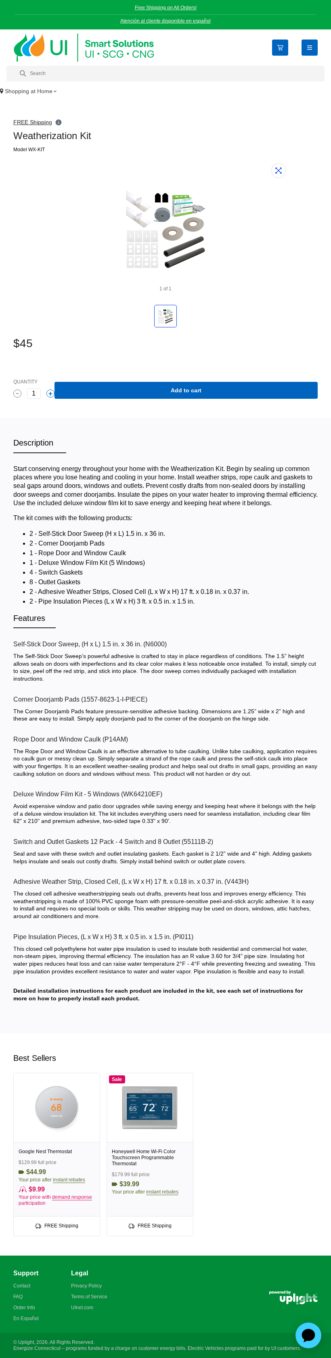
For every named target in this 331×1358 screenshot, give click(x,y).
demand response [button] (72, 1197)
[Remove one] (17, 393)
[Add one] (50, 393)
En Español (26, 1318)
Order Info (24, 1307)
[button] (165, 92)
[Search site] (165, 73)
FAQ (18, 1297)
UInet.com (82, 1307)
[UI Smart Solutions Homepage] (84, 47)
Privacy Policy (86, 1286)
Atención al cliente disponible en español (165, 21)
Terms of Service (89, 1297)
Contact (21, 1286)
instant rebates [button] (69, 1180)
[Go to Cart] (280, 48)
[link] (56, 1154)
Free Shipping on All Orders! (166, 7)
